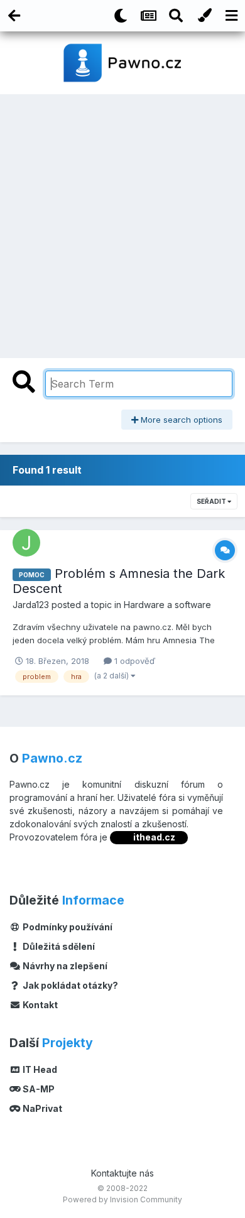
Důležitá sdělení (58, 946)
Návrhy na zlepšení (64, 965)
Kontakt (39, 1004)
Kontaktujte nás (122, 1173)
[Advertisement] (122, 223)
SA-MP (38, 1089)
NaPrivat (41, 1108)
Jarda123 (31, 604)
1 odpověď (133, 661)
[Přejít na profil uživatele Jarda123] (26, 543)
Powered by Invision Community (122, 1199)
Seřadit (212, 501)
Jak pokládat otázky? (69, 985)
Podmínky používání (66, 927)
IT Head (39, 1069)
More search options (180, 420)
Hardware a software (167, 604)
